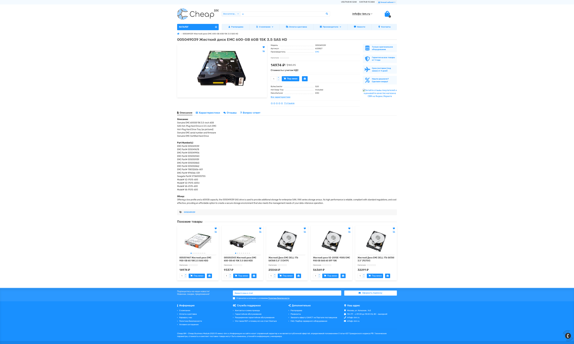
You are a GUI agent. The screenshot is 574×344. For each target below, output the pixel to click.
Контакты (386, 27)
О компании (264, 27)
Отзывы (232, 112)
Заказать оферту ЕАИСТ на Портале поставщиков (314, 317)
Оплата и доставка (298, 27)
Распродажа (237, 27)
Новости (361, 27)
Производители (330, 27)
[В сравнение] (215, 231)
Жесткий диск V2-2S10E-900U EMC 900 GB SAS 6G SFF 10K (331, 259)
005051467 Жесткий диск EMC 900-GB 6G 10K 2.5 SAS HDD (195, 259)
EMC (317, 52)
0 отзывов (289, 103)
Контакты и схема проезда (247, 310)
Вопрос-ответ (251, 112)
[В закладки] (215, 228)
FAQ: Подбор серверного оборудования (309, 321)
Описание (186, 112)
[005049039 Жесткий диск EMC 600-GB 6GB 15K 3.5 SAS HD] (222, 70)
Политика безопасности (190, 321)
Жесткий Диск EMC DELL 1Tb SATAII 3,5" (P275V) (376, 259)
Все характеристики (280, 97)
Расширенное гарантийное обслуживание (254, 317)
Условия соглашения (189, 324)
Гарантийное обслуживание (248, 314)
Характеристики (209, 112)
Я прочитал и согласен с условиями (262, 298)
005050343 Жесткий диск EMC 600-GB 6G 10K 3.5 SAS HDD (240, 259)
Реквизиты (296, 314)
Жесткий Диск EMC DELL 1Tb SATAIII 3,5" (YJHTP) (283, 259)
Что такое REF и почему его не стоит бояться (256, 321)
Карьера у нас (185, 317)
